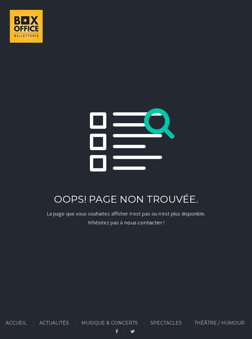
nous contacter (143, 222)
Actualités (54, 323)
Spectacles (166, 323)
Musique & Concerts (109, 323)
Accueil (16, 323)
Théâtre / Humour (219, 323)
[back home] (18, 27)
